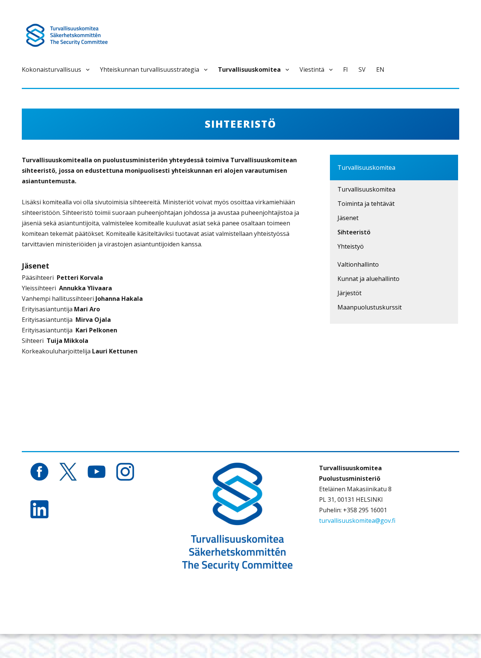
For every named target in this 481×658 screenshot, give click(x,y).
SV (362, 69)
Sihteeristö (354, 232)
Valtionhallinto (358, 264)
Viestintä (311, 69)
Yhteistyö (350, 246)
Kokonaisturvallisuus (51, 69)
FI (345, 69)
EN (380, 69)
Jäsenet (347, 218)
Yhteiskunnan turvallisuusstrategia (149, 69)
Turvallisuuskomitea (249, 69)
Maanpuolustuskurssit (369, 307)
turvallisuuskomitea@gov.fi (357, 520)
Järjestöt (349, 293)
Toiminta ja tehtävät (366, 203)
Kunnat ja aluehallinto (368, 279)
